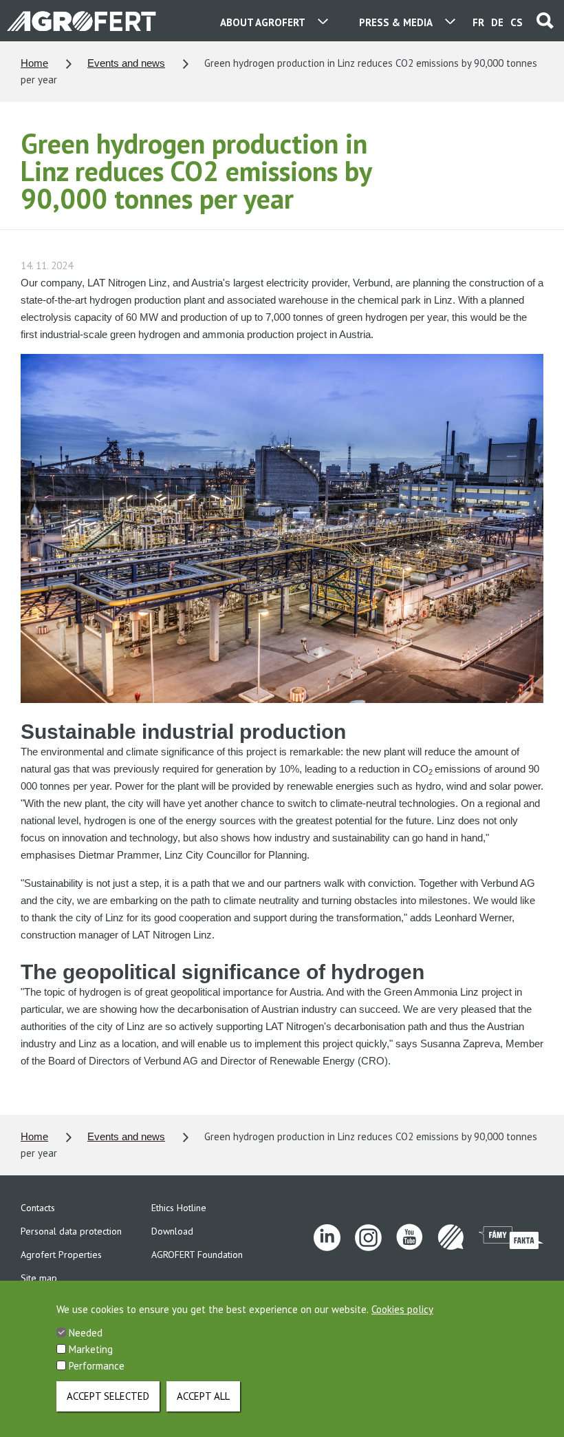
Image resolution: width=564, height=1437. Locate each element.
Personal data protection (71, 1231)
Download (172, 1231)
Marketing (91, 1349)
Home (34, 63)
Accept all (203, 1396)
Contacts (38, 1208)
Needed (85, 1332)
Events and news (126, 63)
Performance (96, 1365)
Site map (39, 1278)
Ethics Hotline (178, 1208)
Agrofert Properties (61, 1254)
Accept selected (108, 1396)
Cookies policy (402, 1309)
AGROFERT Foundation (197, 1254)
